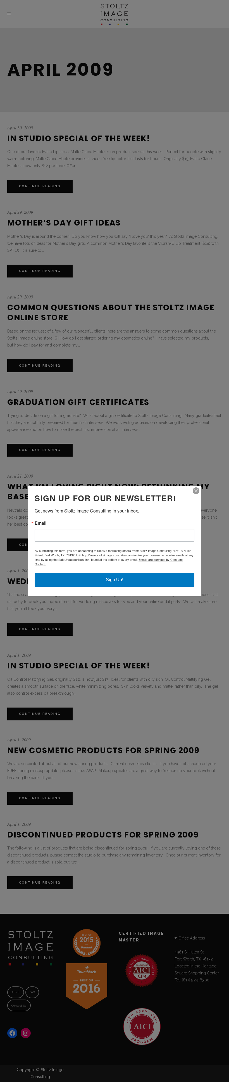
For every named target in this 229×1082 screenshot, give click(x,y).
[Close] (196, 490)
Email (40, 523)
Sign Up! (114, 579)
